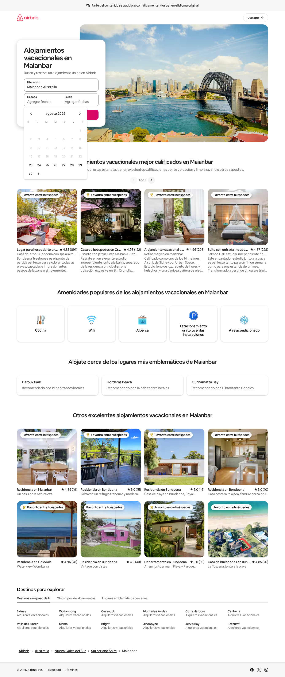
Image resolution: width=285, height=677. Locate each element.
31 (39, 174)
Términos (71, 670)
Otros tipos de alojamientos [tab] (76, 598)
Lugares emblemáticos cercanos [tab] (124, 598)
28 (72, 165)
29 (80, 165)
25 (47, 165)
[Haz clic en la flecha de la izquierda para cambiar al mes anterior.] (31, 113)
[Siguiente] (151, 180)
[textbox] (42, 101)
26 (55, 165)
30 (30, 174)
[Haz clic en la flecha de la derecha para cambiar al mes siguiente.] (79, 113)
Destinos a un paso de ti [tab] (33, 598)
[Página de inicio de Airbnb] (27, 17)
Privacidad (54, 670)
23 (30, 165)
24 (39, 165)
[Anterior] (133, 180)
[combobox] (61, 86)
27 (63, 165)
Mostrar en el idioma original (179, 5)
